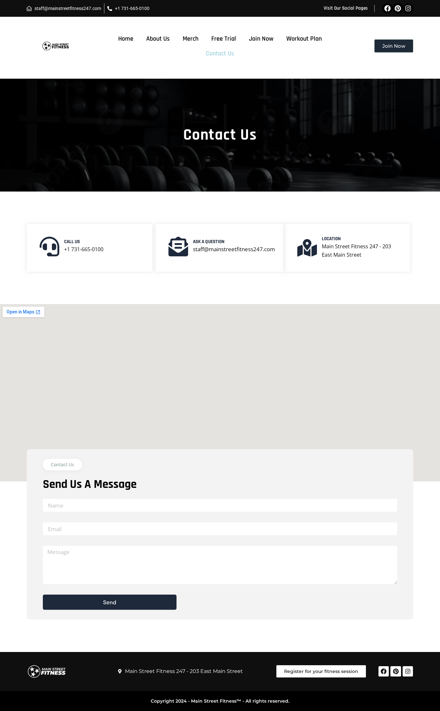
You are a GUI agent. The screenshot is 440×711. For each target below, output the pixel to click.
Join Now (261, 39)
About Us (158, 39)
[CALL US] (49, 246)
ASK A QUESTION (209, 242)
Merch (190, 39)
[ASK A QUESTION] (178, 246)
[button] (62, 464)
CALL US (72, 242)
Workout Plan (304, 39)
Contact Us (220, 53)
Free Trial (223, 39)
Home (125, 39)
